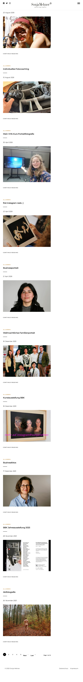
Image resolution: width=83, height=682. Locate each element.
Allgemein (7, 66)
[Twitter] (7, 3)
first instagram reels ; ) (13, 203)
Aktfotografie (9, 592)
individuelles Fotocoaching (16, 69)
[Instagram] (10, 3)
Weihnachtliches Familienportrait (19, 333)
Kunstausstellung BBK (13, 397)
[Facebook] (4, 3)
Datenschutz (63, 668)
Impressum (74, 668)
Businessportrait (10, 268)
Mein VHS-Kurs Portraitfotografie (18, 134)
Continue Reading (10, 53)
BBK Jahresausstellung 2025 (16, 527)
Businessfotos (9, 462)
